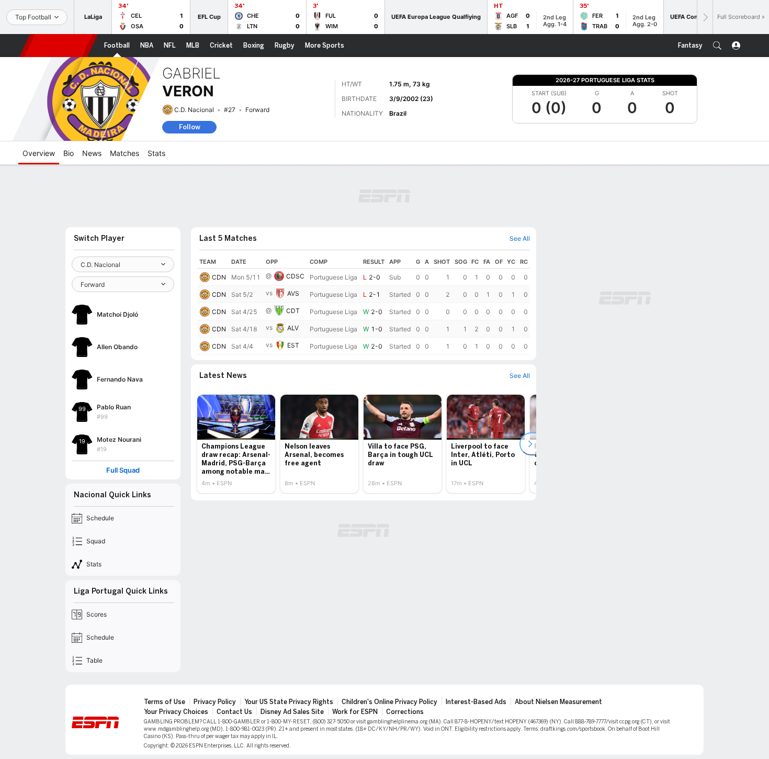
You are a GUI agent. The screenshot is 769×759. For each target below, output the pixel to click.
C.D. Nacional (194, 110)
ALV (293, 328)
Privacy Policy (215, 702)
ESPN (58, 45)
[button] (717, 45)
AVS (293, 293)
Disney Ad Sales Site (292, 712)
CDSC (295, 276)
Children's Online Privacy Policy (389, 702)
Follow (189, 127)
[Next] (705, 17)
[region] (363, 305)
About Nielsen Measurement (558, 702)
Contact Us (234, 712)
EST (293, 345)
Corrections (405, 712)
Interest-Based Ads (476, 702)
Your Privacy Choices (176, 712)
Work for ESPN (355, 712)
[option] (236, 444)
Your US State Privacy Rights (288, 702)
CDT (293, 311)
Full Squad (123, 470)
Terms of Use (164, 702)
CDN (219, 277)
